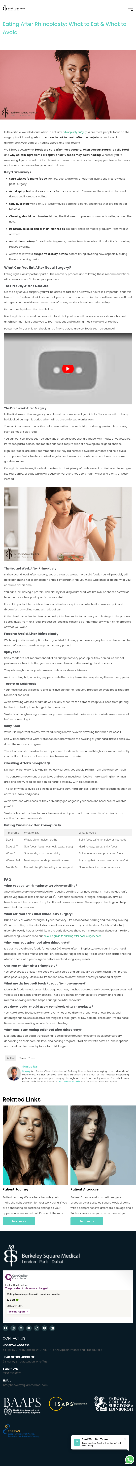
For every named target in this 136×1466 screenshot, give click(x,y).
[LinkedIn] (52, 1328)
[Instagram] (13, 1328)
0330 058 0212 (12, 1373)
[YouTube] (29, 1328)
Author (11, 1058)
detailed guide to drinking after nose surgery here (72, 936)
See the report (16, 1311)
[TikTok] (36, 1328)
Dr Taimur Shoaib (69, 1081)
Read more (19, 1221)
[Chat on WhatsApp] (129, 1459)
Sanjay (26, 1071)
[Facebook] (5, 1328)
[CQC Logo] (16, 1280)
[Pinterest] (44, 1328)
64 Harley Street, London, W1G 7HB (25, 1361)
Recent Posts (26, 1058)
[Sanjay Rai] (14, 1079)
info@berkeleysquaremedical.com (25, 1385)
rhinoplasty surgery (75, 132)
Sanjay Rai (29, 1066)
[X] (21, 1328)
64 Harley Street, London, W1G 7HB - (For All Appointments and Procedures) (52, 1350)
